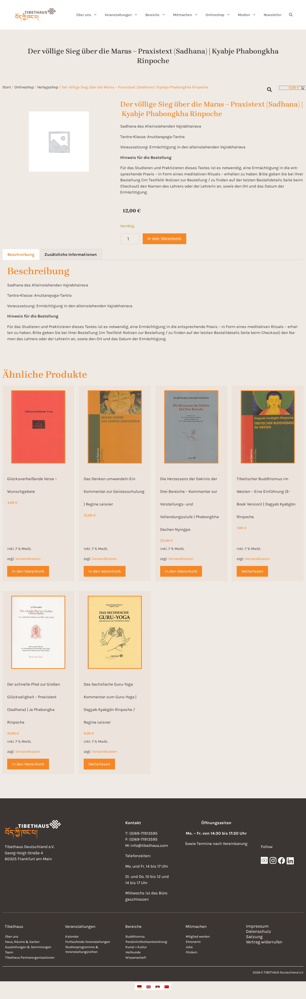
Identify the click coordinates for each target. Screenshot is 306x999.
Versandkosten (27, 559)
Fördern (191, 952)
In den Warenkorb (164, 238)
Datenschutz (258, 931)
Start (6, 87)
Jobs (189, 947)
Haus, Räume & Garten (22, 942)
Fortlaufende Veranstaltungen (87, 942)
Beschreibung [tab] (20, 254)
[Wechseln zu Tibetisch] (157, 986)
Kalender (72, 937)
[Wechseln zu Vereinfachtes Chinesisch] (166, 986)
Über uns (83, 15)
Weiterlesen (252, 571)
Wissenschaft (136, 958)
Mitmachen (182, 15)
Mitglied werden (198, 937)
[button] (290, 15)
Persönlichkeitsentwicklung (146, 942)
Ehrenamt (193, 942)
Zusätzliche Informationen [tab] (70, 254)
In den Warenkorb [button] (28, 571)
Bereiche (152, 15)
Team (9, 952)
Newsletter (272, 15)
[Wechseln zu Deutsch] (139, 986)
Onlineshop (215, 15)
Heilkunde (133, 952)
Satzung (254, 936)
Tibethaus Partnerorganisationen (30, 958)
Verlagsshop (47, 87)
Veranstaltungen (118, 15)
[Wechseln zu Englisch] (148, 986)
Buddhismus (135, 937)
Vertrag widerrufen (264, 942)
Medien (244, 15)
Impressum (257, 926)
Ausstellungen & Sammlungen (28, 947)
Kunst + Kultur (136, 947)
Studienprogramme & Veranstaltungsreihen (81, 949)
